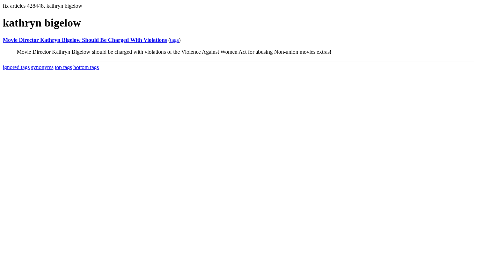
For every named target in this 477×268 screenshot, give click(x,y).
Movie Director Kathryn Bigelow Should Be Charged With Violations (85, 40)
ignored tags (16, 67)
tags (174, 40)
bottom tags (86, 67)
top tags (63, 67)
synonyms (42, 67)
